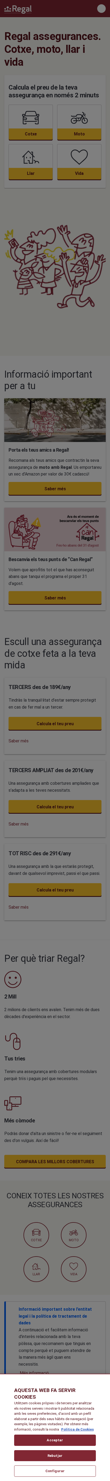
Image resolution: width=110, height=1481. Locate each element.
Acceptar (55, 1440)
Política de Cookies (77, 1429)
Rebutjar (55, 1456)
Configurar (55, 1471)
